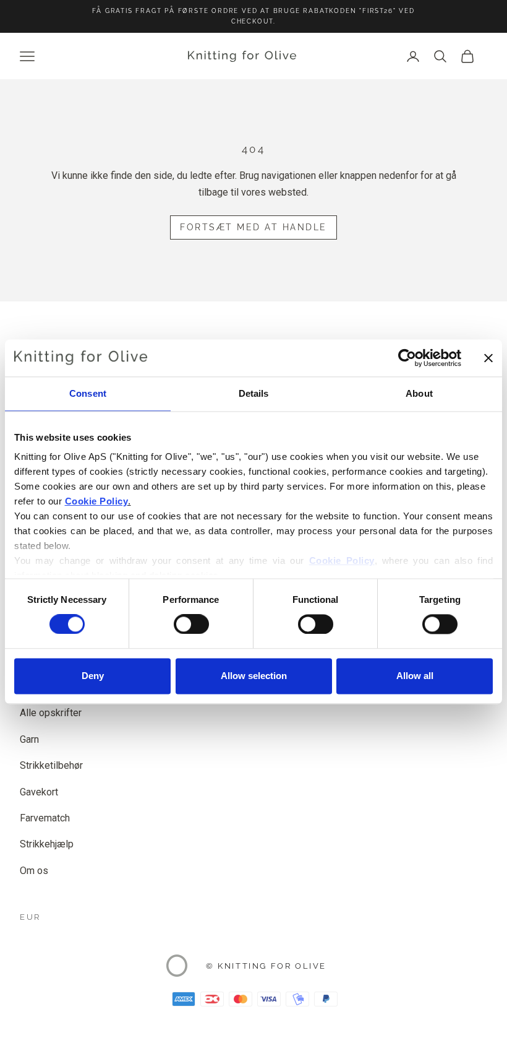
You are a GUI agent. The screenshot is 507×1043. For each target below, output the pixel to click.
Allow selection (254, 675)
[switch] (191, 624)
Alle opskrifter (51, 713)
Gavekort (39, 792)
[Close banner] (488, 357)
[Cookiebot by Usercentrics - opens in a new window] (407, 357)
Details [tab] (254, 393)
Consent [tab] (87, 393)
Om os (34, 870)
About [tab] (419, 393)
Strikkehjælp (47, 844)
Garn (29, 739)
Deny (93, 675)
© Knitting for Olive (266, 966)
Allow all (414, 675)
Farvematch (45, 818)
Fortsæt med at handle (253, 227)
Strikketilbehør (51, 765)
